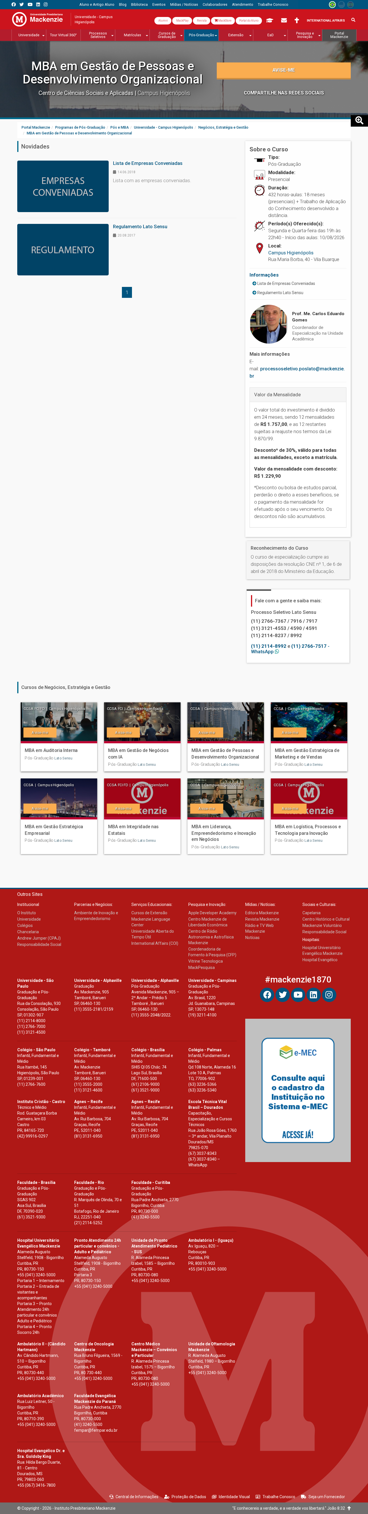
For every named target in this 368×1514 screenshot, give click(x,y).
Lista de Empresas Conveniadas (285, 283)
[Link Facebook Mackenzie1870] (13, 4)
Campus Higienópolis (290, 253)
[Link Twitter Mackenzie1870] (21, 4)
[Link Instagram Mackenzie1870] (45, 4)
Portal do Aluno (248, 20)
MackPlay (182, 20)
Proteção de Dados (189, 1496)
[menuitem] (97, 4)
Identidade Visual (234, 1496)
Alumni (163, 20)
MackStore (224, 20)
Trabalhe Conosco (278, 1496)
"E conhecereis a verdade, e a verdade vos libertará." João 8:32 (290, 1508)
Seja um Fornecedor (326, 1496)
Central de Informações (137, 1496)
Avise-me (284, 70)
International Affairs (326, 20)
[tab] (298, 394)
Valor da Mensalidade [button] (277, 394)
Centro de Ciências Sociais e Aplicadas (87, 93)
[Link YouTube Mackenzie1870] (30, 4)
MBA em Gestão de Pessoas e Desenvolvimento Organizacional (113, 72)
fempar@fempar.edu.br (96, 1430)
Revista (201, 20)
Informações (264, 275)
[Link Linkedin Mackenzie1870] (38, 4)
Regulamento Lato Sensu (279, 292)
